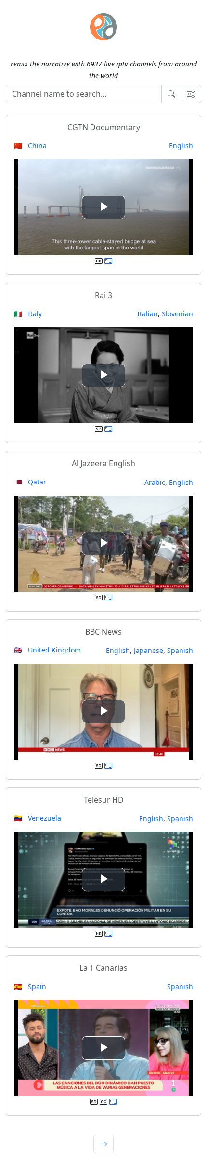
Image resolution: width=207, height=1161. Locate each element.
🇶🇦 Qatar (30, 481)
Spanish (180, 650)
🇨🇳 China (30, 145)
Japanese (148, 650)
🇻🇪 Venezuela (37, 817)
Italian (147, 313)
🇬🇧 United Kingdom (47, 649)
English (181, 145)
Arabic (154, 482)
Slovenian (177, 313)
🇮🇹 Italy (28, 313)
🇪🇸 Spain (30, 986)
